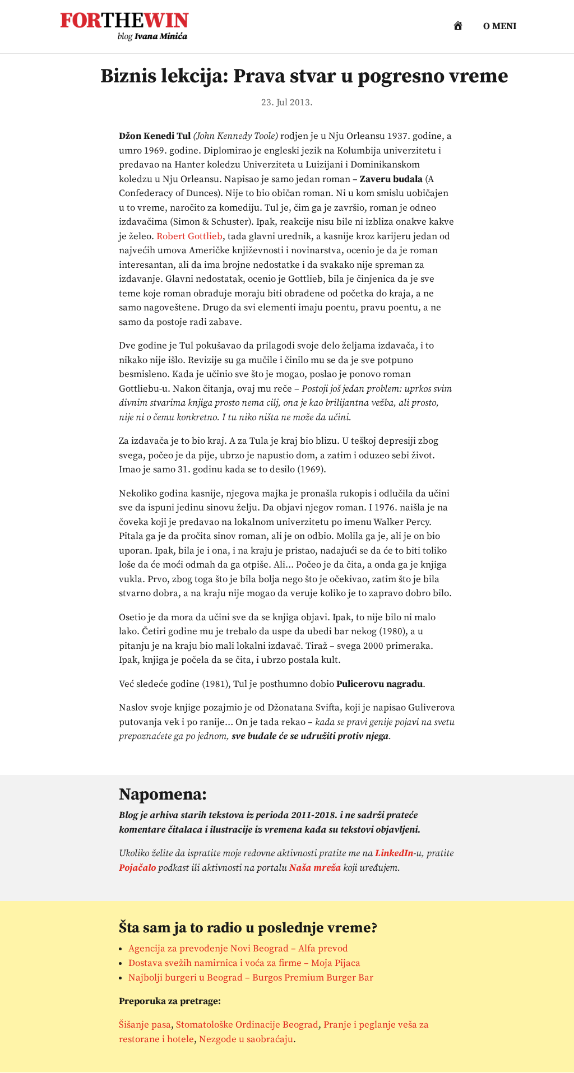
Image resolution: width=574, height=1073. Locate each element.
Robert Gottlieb (189, 236)
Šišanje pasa (145, 1025)
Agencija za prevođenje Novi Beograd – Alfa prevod (238, 948)
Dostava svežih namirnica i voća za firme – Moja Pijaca (244, 963)
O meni (500, 27)
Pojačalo (137, 868)
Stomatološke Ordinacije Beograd (247, 1025)
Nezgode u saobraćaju (246, 1039)
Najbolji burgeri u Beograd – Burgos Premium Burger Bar (250, 978)
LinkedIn (394, 853)
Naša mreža (315, 868)
